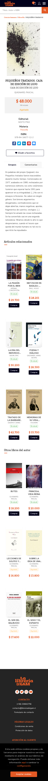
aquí (24, 762)
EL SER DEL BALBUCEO (14, 621)
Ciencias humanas (10, 17)
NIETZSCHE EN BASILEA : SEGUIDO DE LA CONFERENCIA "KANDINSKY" (34, 284)
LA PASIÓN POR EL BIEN (14, 284)
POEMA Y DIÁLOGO (34, 351)
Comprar (14, 305)
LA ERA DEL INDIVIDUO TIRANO (14, 351)
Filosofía (21, 17)
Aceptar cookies (23, 774)
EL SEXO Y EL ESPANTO (34, 621)
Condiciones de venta (24, 726)
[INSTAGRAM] (26, 692)
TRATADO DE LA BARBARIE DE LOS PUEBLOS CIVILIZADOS (14, 418)
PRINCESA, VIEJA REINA (34, 492)
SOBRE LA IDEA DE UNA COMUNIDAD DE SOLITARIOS (34, 560)
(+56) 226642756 (24, 704)
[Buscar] (45, 10)
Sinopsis (12, 164)
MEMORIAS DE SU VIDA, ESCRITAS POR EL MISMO (34, 418)
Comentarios (31, 164)
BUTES (14, 491)
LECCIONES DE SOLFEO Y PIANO (14, 560)
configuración (24, 765)
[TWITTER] (22, 692)
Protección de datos (24, 730)
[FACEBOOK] (17, 692)
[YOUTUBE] (31, 692)
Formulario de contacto (24, 712)
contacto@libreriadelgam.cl (24, 708)
